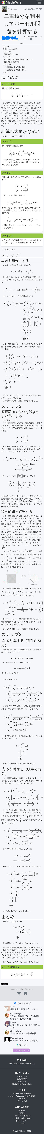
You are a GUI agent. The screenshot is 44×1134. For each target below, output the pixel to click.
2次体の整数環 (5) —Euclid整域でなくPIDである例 (24, 1017)
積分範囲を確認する (12, 62)
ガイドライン (22, 1076)
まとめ (5, 72)
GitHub (22, 1123)
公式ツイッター (22, 1121)
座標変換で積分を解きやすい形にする (18, 59)
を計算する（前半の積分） (16, 67)
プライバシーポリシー (22, 1116)
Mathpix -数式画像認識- (22, 1093)
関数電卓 (22, 1099)
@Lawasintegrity (17, 1038)
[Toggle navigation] (39, 2)
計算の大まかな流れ (10, 49)
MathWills (13, 2)
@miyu (13, 1022)
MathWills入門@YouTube (22, 1084)
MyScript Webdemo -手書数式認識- (22, 1096)
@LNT (12, 1007)
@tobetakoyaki (16, 1014)
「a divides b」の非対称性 (23, 1033)
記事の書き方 (22, 1079)
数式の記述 (22, 1081)
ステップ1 (7, 52)
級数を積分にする (11, 54)
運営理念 (22, 1110)
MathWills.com (20, 1131)
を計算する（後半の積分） (16, 70)
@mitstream (12, 9)
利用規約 (22, 1113)
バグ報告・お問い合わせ (22, 1118)
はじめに (6, 46)
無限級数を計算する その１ (24, 1009)
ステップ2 (7, 57)
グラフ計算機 (22, 1101)
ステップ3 (7, 64)
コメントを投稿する (21, 1050)
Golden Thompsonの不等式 (24, 1040)
